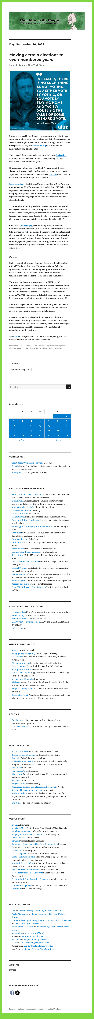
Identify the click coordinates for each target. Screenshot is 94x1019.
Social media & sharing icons (34, 1017)
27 (40, 435)
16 (67, 426)
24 (13, 435)
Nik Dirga (16, 682)
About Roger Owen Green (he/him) (27, 463)
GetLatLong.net (19, 853)
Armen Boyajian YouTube (23, 507)
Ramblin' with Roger (16, 1009)
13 (40, 426)
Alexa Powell (17, 501)
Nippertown (17, 774)
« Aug (21, 440)
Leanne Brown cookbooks (23, 857)
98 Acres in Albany (20, 752)
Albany (15, 825)
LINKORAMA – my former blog (26, 622)
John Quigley (26, 225)
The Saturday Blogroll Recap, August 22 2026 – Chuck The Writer (41, 920)
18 (23, 430)
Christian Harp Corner (22, 510)
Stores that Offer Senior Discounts (27, 873)
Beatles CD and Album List (23, 755)
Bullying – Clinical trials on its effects (29, 834)
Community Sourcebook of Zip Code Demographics (35, 844)
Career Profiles (18, 838)
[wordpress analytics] (40, 970)
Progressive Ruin (19, 784)
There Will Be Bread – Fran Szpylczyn (29, 587)
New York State (41, 348)
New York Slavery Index (22, 863)
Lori (13, 911)
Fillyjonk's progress (21, 663)
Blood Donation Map (21, 831)
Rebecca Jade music (20, 584)
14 (49, 426)
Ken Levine (17, 768)
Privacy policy (18, 472)
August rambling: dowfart (32, 936)
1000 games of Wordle (35, 933)
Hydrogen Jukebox (20, 539)
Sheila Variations (19, 793)
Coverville (16, 758)
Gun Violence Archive (21, 726)
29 (58, 435)
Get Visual (16, 533)
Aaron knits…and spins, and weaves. (28, 494)
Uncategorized (31, 346)
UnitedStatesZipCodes (22, 885)
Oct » (58, 440)
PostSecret (16, 780)
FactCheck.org (18, 720)
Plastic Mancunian (20, 914)
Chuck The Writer (20, 513)
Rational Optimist (20, 581)
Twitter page (17, 628)
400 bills (53, 174)
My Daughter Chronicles (23, 679)
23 (66, 430)
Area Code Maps (19, 828)
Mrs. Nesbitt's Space (21, 672)
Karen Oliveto (18, 555)
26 (31, 435)
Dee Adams (17, 656)
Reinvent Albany (17, 184)
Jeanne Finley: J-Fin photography (27, 552)
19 (31, 430)
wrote (16, 336)
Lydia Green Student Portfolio (25, 561)
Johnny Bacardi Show (21, 669)
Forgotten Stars (19, 666)
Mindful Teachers (20, 568)
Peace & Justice (18, 574)
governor (42, 346)
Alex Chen (16, 939)
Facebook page (18, 615)
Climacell (16, 841)
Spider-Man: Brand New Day (27, 923)
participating (39, 146)
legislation (61, 155)
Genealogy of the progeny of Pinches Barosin (32, 526)
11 (22, 426)
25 (22, 435)
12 (31, 426)
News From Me (18, 771)
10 (14, 426)
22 (58, 430)
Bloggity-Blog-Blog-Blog (23, 653)
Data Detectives (19, 612)
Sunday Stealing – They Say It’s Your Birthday (40, 911)
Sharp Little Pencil (20, 695)
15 (58, 426)
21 (49, 430)
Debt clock (16, 850)
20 (40, 430)
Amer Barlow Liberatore (22, 927)
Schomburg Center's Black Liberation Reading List (34, 787)
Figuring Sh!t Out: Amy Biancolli (26, 520)
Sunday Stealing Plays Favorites (34, 943)
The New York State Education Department (31, 879)
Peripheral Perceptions (22, 688)
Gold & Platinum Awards (23, 761)
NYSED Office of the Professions (26, 869)
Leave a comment (55, 348)
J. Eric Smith (17, 542)
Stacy (14, 943)
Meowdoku (17, 933)
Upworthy (16, 889)
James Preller (18, 549)
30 (66, 435)
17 (14, 430)
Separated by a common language (27, 790)
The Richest (17, 803)
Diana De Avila (18, 517)
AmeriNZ (16, 650)
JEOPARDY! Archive (20, 619)
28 (49, 435)
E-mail (15, 466)
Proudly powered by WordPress (50, 1009)
